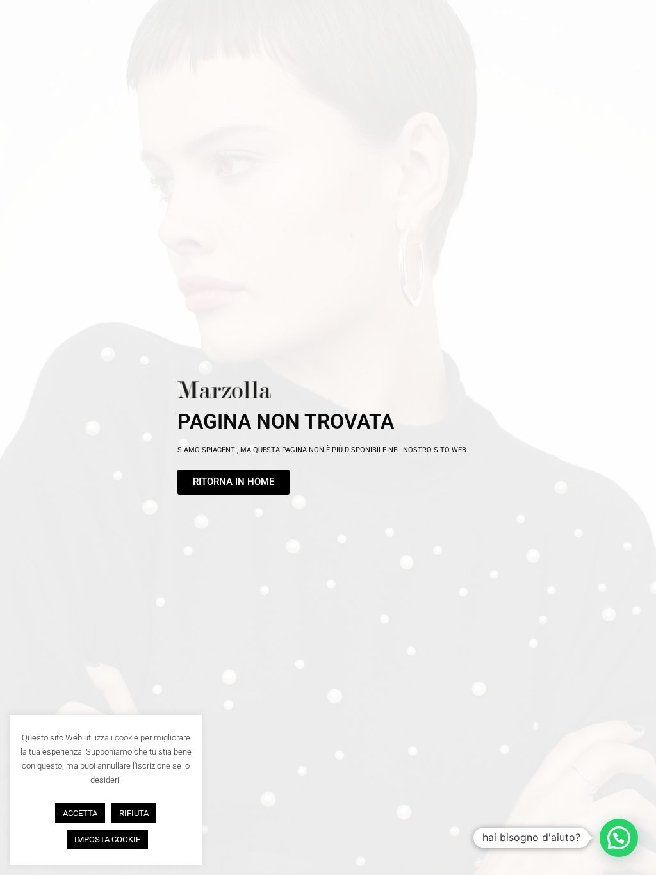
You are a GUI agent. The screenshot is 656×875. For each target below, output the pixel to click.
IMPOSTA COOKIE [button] (107, 839)
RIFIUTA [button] (134, 813)
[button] (619, 838)
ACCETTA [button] (80, 813)
